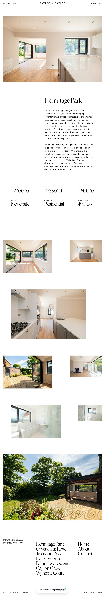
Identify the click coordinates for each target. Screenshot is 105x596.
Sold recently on (45, 590)
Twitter (86, 592)
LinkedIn (100, 592)
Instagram (93, 592)
